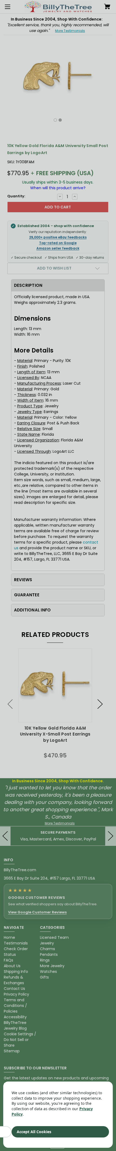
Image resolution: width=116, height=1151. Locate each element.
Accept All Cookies (34, 1131)
